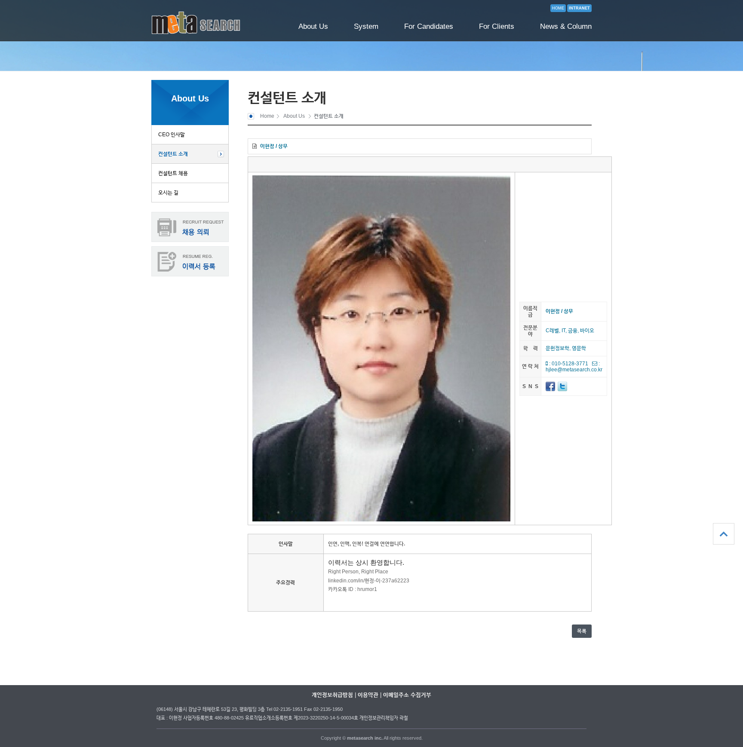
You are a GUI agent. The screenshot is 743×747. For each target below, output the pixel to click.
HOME (558, 8)
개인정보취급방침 (332, 695)
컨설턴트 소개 (173, 154)
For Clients (496, 26)
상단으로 (723, 534)
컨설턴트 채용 (173, 173)
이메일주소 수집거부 (407, 695)
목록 (581, 631)
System (366, 26)
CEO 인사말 (171, 135)
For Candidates (428, 26)
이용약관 (368, 695)
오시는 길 (168, 193)
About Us (313, 26)
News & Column (566, 26)
